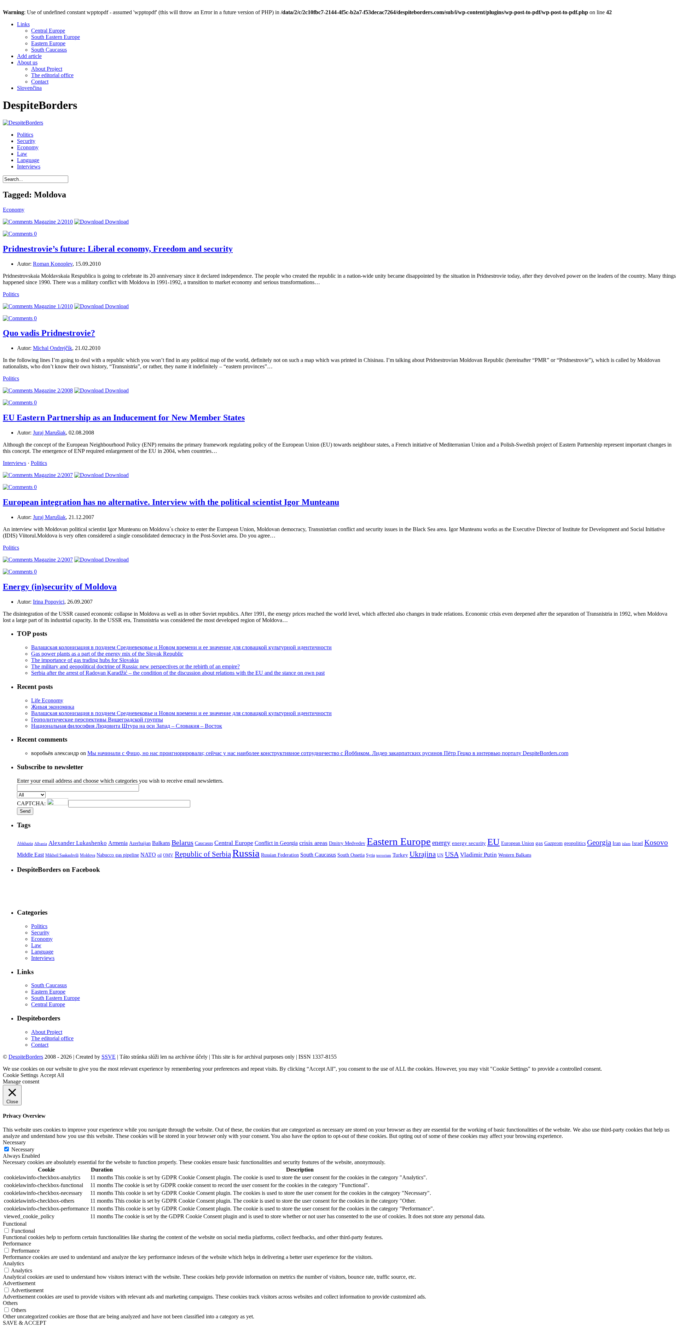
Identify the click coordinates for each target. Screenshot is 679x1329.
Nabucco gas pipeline (118, 855)
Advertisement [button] (19, 1283)
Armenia (118, 843)
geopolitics (575, 843)
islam (626, 844)
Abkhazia (25, 843)
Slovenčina (29, 88)
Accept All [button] (52, 1075)
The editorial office (52, 75)
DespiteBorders (25, 1057)
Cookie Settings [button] (20, 1075)
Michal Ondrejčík (52, 348)
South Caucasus (49, 50)
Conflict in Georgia (276, 843)
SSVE (108, 1057)
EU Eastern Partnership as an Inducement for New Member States (124, 417)
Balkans (161, 843)
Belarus (182, 842)
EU (493, 842)
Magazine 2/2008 (53, 390)
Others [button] (10, 1303)
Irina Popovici (48, 602)
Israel (637, 843)
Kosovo (656, 842)
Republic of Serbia (203, 854)
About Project (46, 69)
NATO (148, 855)
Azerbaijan (140, 843)
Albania (40, 844)
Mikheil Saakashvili (62, 855)
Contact (39, 82)
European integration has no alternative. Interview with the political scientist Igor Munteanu (171, 502)
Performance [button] (17, 1244)
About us (27, 62)
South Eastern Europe (55, 37)
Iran (617, 843)
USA (452, 854)
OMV (168, 855)
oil (159, 855)
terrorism (383, 855)
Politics (25, 135)
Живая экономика (52, 707)
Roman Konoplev (52, 264)
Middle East (30, 855)
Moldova (87, 855)
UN (440, 855)
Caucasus (204, 843)
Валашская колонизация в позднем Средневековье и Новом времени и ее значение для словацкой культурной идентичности (181, 647)
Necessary (22, 1149)
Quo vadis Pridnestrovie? (49, 333)
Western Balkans (514, 855)
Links (23, 24)
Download (116, 222)
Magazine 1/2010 (53, 306)
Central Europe (48, 31)
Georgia (599, 842)
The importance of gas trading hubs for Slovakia (85, 660)
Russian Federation (280, 855)
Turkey (400, 855)
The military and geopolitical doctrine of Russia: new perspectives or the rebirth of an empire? (135, 666)
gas (539, 843)
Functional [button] (15, 1224)
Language (28, 160)
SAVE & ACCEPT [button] (24, 1323)
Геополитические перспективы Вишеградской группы (97, 720)
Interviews (28, 166)
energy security (469, 843)
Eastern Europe (48, 43)
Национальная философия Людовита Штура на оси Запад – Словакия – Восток (126, 726)
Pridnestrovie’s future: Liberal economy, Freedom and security (118, 248)
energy (441, 842)
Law (22, 154)
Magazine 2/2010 (53, 222)
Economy (28, 147)
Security (26, 141)
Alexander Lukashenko (77, 843)
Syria (370, 855)
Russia (246, 853)
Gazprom (553, 843)
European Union (517, 843)
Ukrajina (423, 854)
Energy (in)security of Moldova (60, 586)
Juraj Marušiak (49, 433)
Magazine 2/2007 (53, 475)
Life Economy (47, 700)
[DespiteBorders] (23, 123)
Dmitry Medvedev (347, 843)
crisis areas (313, 842)
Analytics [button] (13, 1263)
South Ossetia (351, 855)
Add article (29, 56)
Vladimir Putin (478, 854)
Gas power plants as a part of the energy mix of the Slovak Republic (107, 654)
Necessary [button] (14, 1142)
